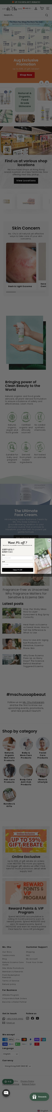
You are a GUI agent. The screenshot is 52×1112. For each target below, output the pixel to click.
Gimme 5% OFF (17, 570)
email (3, 561)
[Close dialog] (49, 540)
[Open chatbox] (6, 1093)
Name (3, 555)
